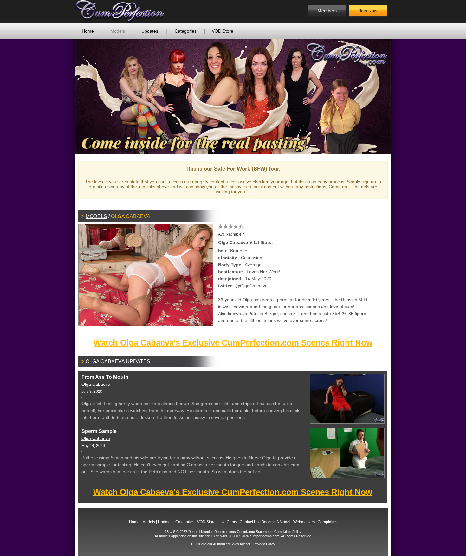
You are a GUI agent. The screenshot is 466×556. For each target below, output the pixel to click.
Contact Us (249, 522)
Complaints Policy (287, 531)
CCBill (195, 544)
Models (117, 31)
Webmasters (304, 522)
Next (400, 96)
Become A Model (276, 522)
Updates (149, 31)
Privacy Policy (264, 544)
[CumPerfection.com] (126, 11)
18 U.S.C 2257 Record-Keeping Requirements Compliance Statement (218, 531)
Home (88, 31)
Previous (66, 96)
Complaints (327, 522)
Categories (186, 31)
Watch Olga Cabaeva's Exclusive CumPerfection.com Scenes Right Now (233, 342)
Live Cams (227, 522)
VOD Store (222, 31)
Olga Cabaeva (95, 384)
